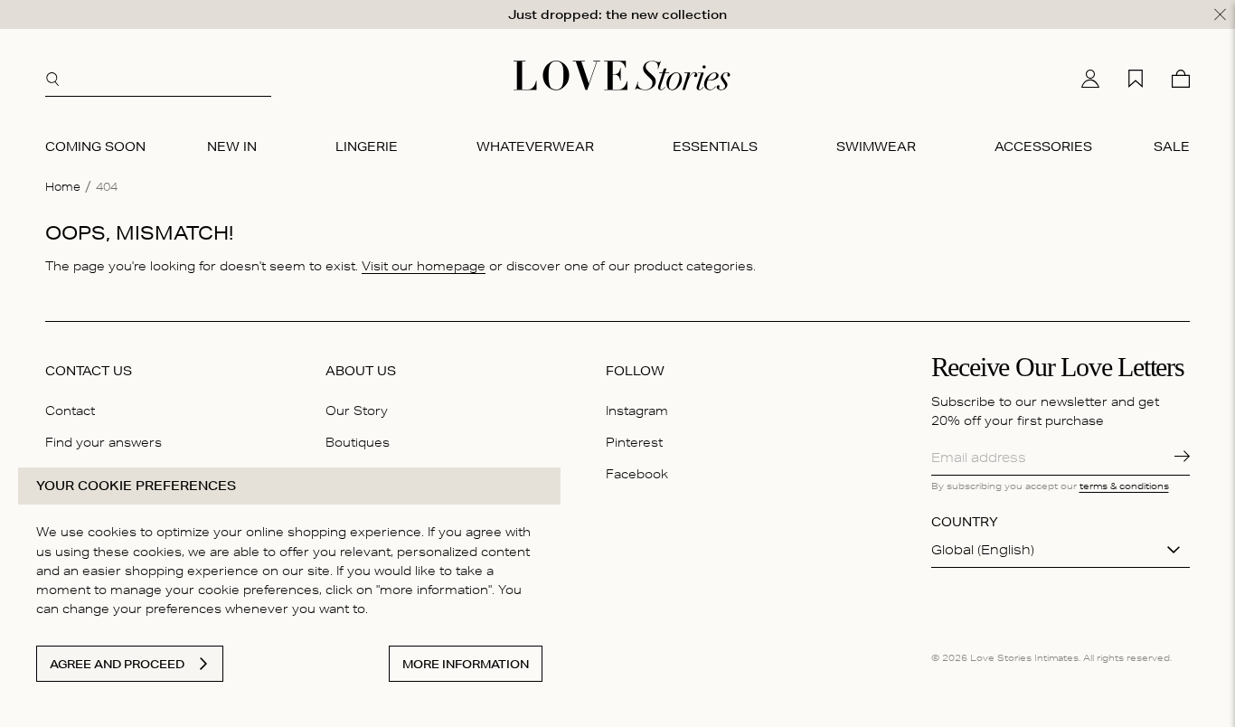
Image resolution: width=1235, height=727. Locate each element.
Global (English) (982, 550)
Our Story (356, 410)
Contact (70, 410)
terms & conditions (1124, 485)
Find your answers (103, 442)
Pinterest (634, 442)
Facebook (637, 474)
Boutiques (357, 442)
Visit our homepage (424, 266)
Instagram (637, 410)
